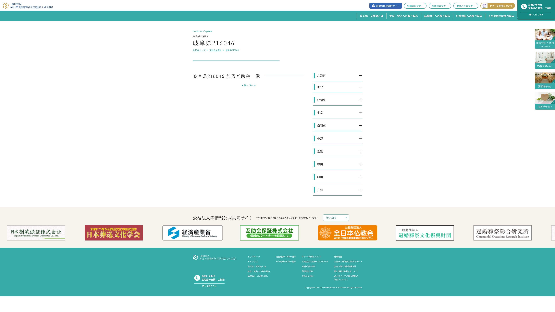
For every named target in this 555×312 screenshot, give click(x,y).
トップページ (254, 256)
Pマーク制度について (501, 6)
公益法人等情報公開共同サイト (348, 261)
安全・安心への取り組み (403, 16)
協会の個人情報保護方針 (345, 266)
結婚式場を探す (309, 266)
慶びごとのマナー (466, 6)
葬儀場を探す (308, 271)
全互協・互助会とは (371, 16)
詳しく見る (331, 217)
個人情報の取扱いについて (346, 271)
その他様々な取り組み (501, 16)
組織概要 (338, 256)
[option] (199, 232)
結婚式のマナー (415, 6)
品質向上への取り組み (437, 16)
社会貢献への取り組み (469, 16)
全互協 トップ (199, 50)
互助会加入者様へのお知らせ (315, 261)
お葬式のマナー (440, 6)
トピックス (253, 261)
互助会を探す (215, 50)
